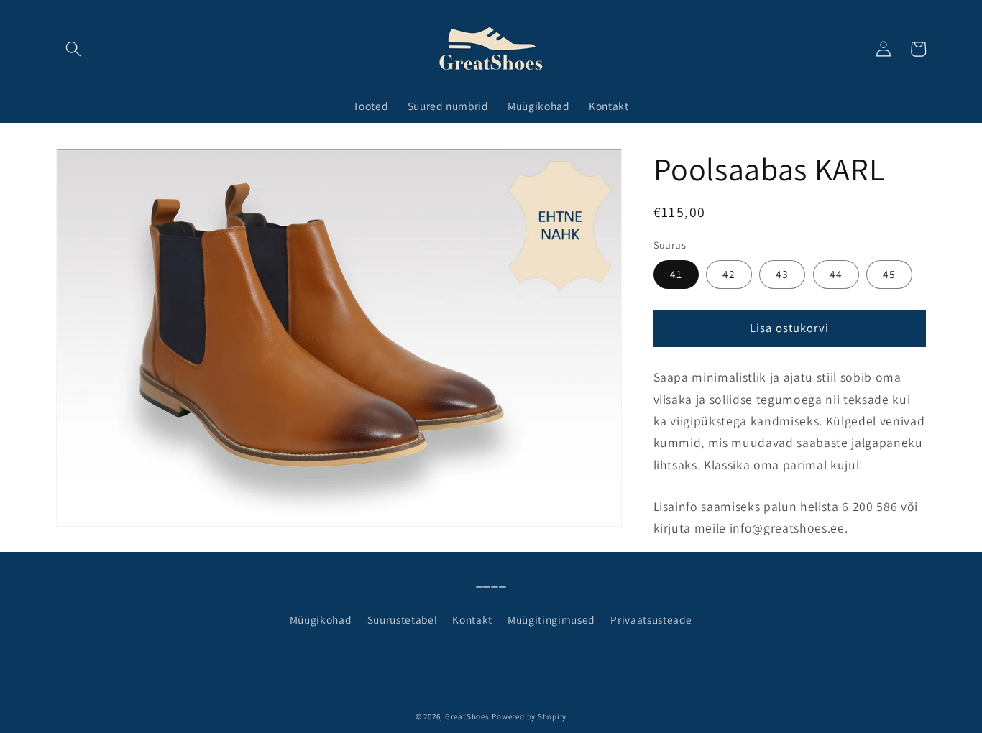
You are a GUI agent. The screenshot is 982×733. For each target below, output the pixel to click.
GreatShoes (467, 716)
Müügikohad (321, 619)
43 (782, 274)
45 (889, 274)
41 (676, 274)
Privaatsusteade (651, 619)
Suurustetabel (402, 619)
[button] (73, 49)
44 (836, 274)
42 (728, 274)
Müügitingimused (551, 619)
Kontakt (472, 619)
